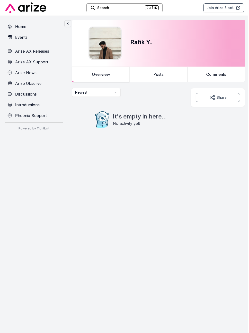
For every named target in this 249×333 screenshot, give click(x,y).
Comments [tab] (216, 74)
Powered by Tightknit (33, 128)
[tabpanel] (158, 118)
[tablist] (158, 74)
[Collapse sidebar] (67, 23)
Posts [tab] (158, 74)
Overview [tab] (101, 74)
